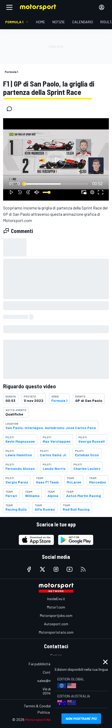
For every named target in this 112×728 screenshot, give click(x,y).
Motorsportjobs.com (56, 615)
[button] (56, 160)
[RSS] (83, 569)
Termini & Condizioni (39, 706)
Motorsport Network (43, 719)
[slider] (56, 184)
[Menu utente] (101, 7)
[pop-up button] (92, 192)
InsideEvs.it (56, 598)
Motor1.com (56, 607)
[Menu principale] (9, 7)
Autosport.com (56, 624)
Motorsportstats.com (56, 632)
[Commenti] (11, 109)
